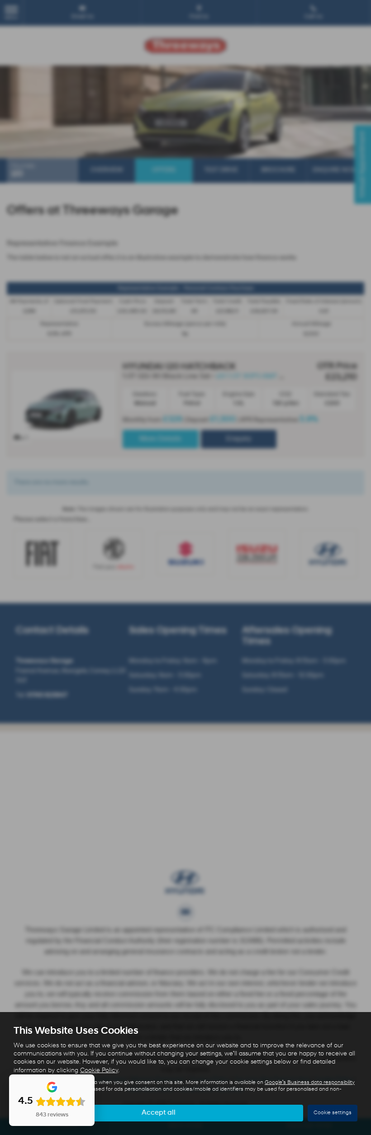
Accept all (159, 1112)
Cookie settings (333, 1113)
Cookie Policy (99, 1070)
